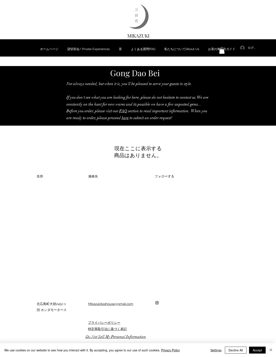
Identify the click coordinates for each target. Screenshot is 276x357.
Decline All (236, 350)
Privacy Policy (170, 350)
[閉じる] (270, 350)
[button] (222, 50)
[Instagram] (157, 303)
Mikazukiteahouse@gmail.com (110, 304)
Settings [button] (215, 350)
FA (121, 111)
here (125, 117)
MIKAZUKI (138, 35)
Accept (257, 350)
